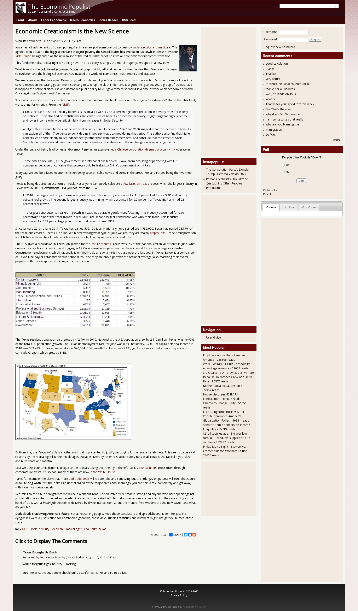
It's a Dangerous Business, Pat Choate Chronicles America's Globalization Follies (223, 416)
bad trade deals (79, 479)
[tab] (270, 207)
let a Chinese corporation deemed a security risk (143, 149)
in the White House (102, 472)
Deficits (271, 134)
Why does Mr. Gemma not (283, 114)
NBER (66, 104)
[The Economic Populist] (21, 12)
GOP (25, 529)
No (287, 172)
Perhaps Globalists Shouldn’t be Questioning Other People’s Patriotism (227, 183)
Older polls (270, 190)
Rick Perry (22, 56)
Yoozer (270, 99)
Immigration (274, 129)
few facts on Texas (136, 184)
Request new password (279, 47)
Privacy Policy (179, 595)
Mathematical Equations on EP (223, 386)
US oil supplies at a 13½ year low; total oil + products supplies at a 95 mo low (226, 437)
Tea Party (90, 529)
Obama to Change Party (219, 403)
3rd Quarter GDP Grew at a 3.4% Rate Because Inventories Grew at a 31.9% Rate (228, 377)
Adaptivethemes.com (194, 606)
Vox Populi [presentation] (309, 207)
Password (270, 39)
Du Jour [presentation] (288, 207)
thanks (270, 69)
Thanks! (271, 74)
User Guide (213, 337)
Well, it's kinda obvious (281, 94)
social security (39, 529)
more (337, 140)
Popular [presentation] (271, 207)
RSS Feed (129, 20)
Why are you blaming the (282, 124)
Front (20, 20)
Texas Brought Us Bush (40, 552)
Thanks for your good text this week (290, 104)
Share (177, 534)
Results (267, 194)
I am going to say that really (284, 119)
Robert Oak (39, 41)
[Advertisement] (219, 91)
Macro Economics (82, 20)
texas (102, 529)
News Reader (108, 20)
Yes (287, 165)
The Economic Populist (59, 6)
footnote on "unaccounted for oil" (288, 84)
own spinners (148, 468)
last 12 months (101, 244)
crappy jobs (158, 233)
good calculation (277, 63)
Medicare (57, 529)
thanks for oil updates (280, 89)
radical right (74, 529)
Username (270, 32)
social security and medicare (152, 47)
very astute (273, 79)
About (32, 20)
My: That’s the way (278, 109)
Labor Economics (53, 20)
